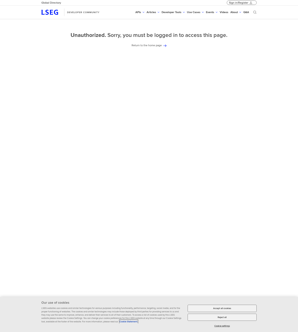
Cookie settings (222, 326)
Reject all (222, 317)
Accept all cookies (222, 308)
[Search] (255, 12)
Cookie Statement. (129, 321)
